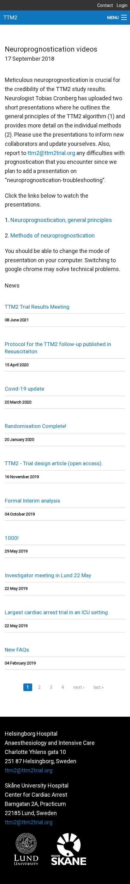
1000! (12, 538)
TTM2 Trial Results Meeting (37, 307)
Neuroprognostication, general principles (61, 220)
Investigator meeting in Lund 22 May (48, 575)
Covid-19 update (24, 389)
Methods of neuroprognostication (52, 235)
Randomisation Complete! (35, 426)
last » (98, 687)
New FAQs (17, 649)
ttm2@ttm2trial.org (51, 153)
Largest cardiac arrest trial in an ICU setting (56, 612)
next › (78, 687)
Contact (105, 5)
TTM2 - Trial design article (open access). (54, 463)
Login (122, 5)
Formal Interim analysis (32, 501)
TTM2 (10, 17)
